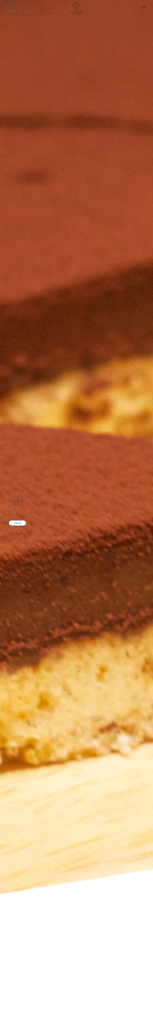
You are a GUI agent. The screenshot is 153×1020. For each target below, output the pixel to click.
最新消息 (40, 8)
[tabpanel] (76, 510)
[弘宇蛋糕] (76, 8)
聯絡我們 (53, 8)
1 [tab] (75, 1015)
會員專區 (14, 14)
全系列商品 (25, 8)
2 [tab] (77, 1015)
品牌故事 (11, 8)
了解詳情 (17, 523)
